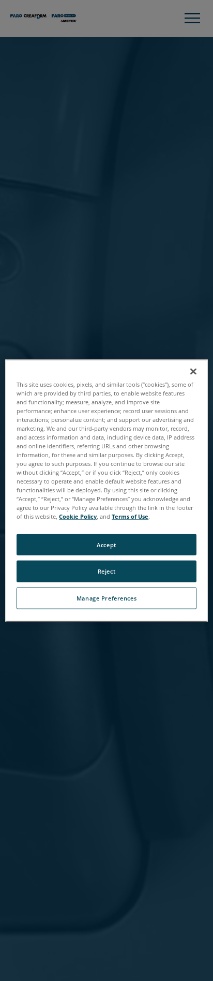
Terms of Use (130, 516)
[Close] (193, 371)
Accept (106, 544)
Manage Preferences (106, 598)
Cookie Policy (78, 516)
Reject (106, 571)
